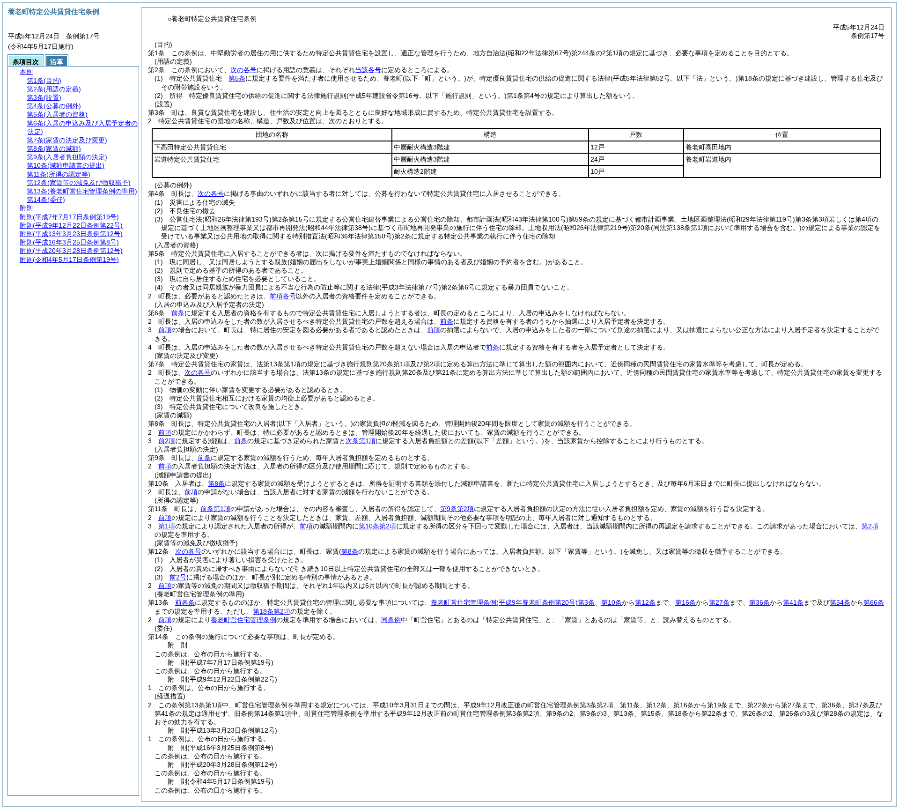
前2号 (177, 577)
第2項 (870, 526)
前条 (177, 313)
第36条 (759, 602)
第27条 (719, 602)
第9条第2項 (457, 508)
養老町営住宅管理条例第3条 (513, 602)
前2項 (166, 441)
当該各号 (368, 70)
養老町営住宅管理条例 (243, 619)
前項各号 (283, 296)
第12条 (645, 602)
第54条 (840, 602)
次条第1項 (361, 441)
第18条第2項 (271, 611)
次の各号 (243, 70)
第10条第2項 (377, 526)
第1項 (166, 526)
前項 (164, 330)
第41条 (793, 602)
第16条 (685, 602)
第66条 (873, 602)
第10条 (611, 602)
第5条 (236, 78)
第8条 (216, 483)
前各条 (185, 602)
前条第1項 (215, 508)
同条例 (391, 619)
